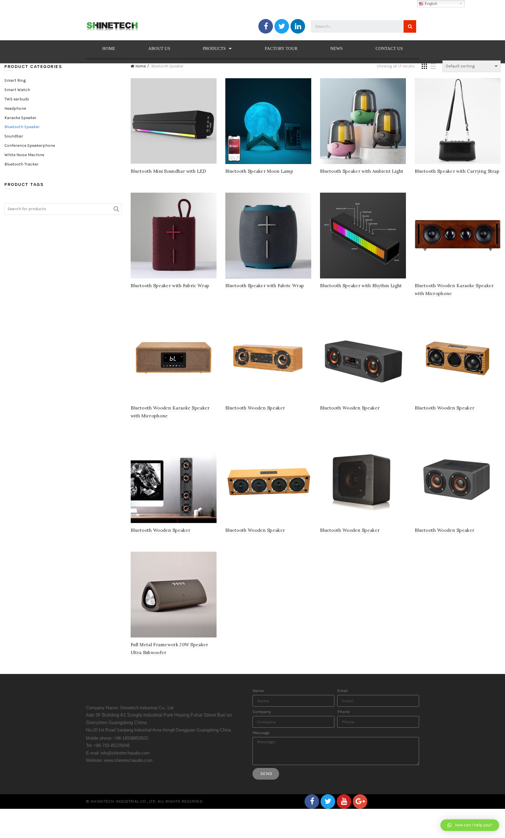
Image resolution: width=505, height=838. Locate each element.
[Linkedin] (297, 26)
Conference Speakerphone (29, 145)
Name (258, 691)
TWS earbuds (16, 99)
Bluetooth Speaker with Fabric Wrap (170, 285)
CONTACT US (389, 48)
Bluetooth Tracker (21, 164)
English (430, 3)
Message (260, 733)
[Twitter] (281, 26)
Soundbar (13, 136)
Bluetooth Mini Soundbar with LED (168, 171)
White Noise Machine (24, 154)
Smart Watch (17, 89)
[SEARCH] (410, 26)
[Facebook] (265, 26)
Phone (343, 712)
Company (261, 712)
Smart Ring (15, 80)
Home (141, 66)
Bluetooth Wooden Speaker (255, 408)
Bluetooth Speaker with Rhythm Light (361, 285)
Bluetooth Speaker (22, 126)
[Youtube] (344, 801)
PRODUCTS (214, 48)
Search (116, 209)
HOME (108, 48)
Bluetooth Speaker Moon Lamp (259, 171)
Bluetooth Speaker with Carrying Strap (457, 171)
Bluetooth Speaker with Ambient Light (362, 171)
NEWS (336, 48)
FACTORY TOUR (281, 48)
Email (342, 691)
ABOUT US (159, 48)
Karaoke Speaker (20, 117)
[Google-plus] (360, 801)
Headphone (15, 108)
